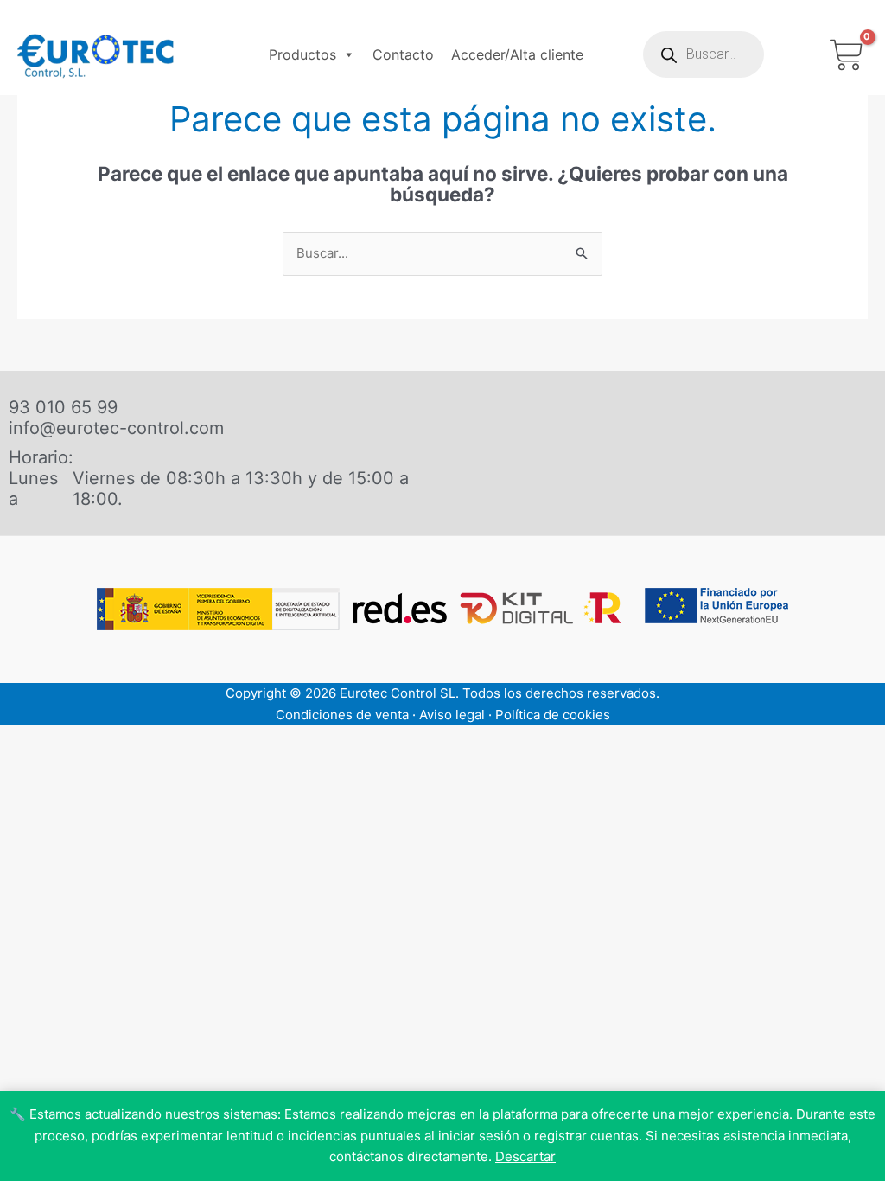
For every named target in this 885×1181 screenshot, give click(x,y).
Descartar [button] (525, 1156)
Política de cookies (552, 714)
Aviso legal (452, 714)
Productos (302, 54)
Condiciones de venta (342, 714)
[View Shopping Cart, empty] (846, 55)
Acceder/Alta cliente (517, 54)
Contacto (403, 54)
